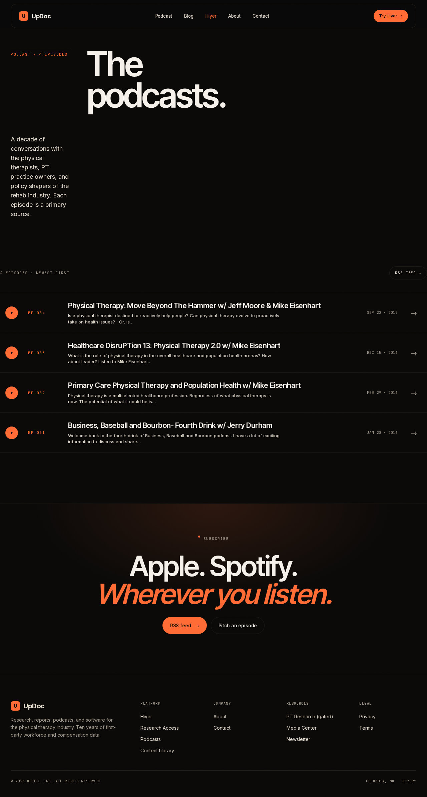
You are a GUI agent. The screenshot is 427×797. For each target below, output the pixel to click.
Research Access (159, 728)
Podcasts (150, 739)
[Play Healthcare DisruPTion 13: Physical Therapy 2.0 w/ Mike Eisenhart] (11, 352)
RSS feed (184, 625)
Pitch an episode (238, 625)
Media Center (302, 728)
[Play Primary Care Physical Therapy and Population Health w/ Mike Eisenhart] (11, 392)
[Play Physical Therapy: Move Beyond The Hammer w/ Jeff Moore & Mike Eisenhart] (11, 312)
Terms (366, 728)
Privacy (367, 716)
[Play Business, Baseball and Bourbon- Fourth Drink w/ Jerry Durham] (11, 433)
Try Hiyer (391, 15)
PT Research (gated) (310, 716)
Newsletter (298, 739)
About (234, 16)
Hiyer (211, 16)
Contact (261, 16)
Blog (188, 16)
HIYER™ (409, 781)
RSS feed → (408, 272)
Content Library (157, 750)
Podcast (163, 16)
